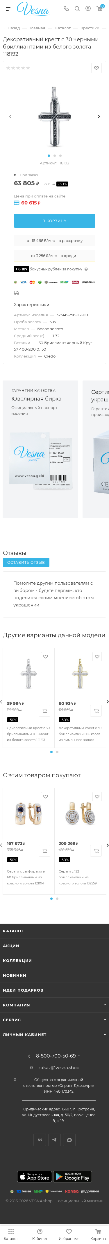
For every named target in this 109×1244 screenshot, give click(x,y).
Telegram (54, 1140)
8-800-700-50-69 (56, 1056)
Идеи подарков (23, 990)
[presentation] (10, 116)
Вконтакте (39, 1140)
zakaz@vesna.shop (58, 1067)
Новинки (14, 975)
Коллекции (17, 960)
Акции (11, 945)
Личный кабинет (25, 1034)
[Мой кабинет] (88, 9)
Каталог (13, 931)
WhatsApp (69, 1140)
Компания (16, 1005)
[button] (49, 156)
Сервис (12, 1019)
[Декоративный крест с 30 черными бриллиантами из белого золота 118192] (54, 116)
